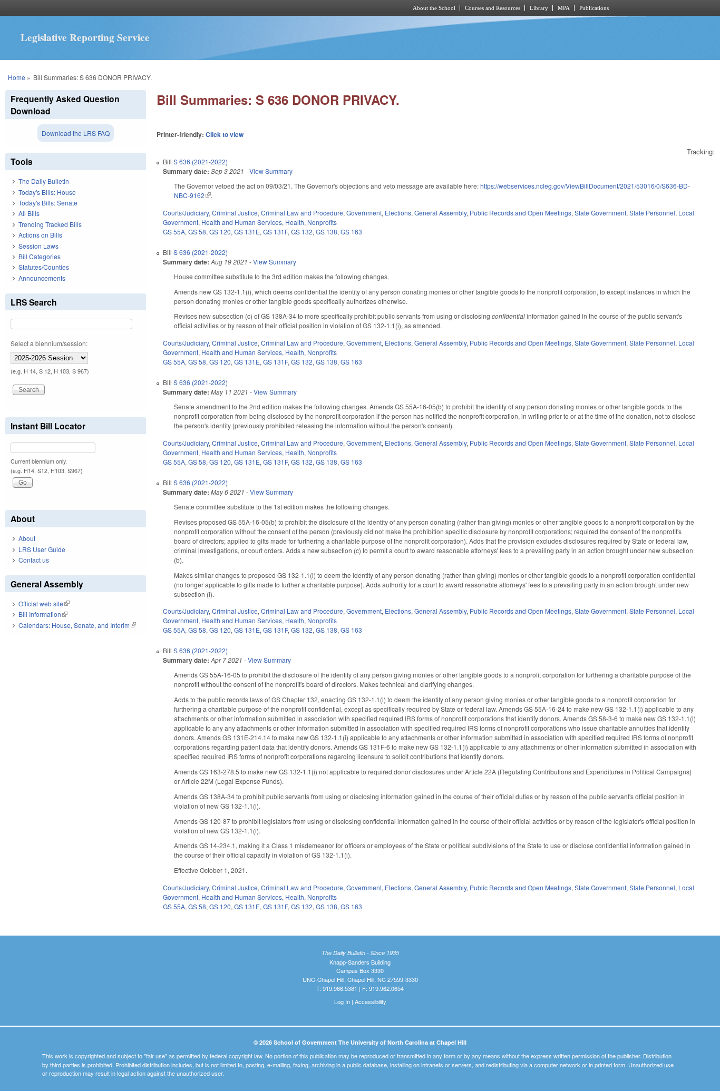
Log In (342, 1001)
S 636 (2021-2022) (200, 161)
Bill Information (42, 614)
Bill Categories (39, 256)
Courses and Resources (492, 8)
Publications (594, 8)
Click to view (225, 134)
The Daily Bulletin (43, 180)
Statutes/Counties (43, 266)
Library (539, 8)
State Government (600, 212)
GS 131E (247, 231)
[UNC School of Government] (220, 8)
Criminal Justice (235, 212)
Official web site (44, 603)
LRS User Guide (41, 549)
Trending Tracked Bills (50, 224)
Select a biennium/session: (49, 343)
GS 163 (351, 231)
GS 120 (220, 231)
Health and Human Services (241, 222)
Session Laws (38, 245)
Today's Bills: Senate (47, 202)
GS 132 (302, 231)
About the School (434, 8)
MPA (564, 8)
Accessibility (370, 1001)
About (26, 538)
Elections (398, 212)
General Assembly (440, 212)
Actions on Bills (40, 234)
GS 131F (275, 231)
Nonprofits (322, 222)
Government (364, 212)
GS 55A (174, 231)
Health (294, 222)
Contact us (33, 559)
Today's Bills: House (47, 192)
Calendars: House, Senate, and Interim (77, 625)
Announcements (41, 277)
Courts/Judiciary (186, 212)
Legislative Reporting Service (85, 37)
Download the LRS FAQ (76, 133)
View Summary (271, 170)
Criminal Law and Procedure (302, 212)
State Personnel (652, 212)
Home (16, 77)
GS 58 (197, 231)
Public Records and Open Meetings (520, 212)
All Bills (29, 213)
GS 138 (326, 231)
